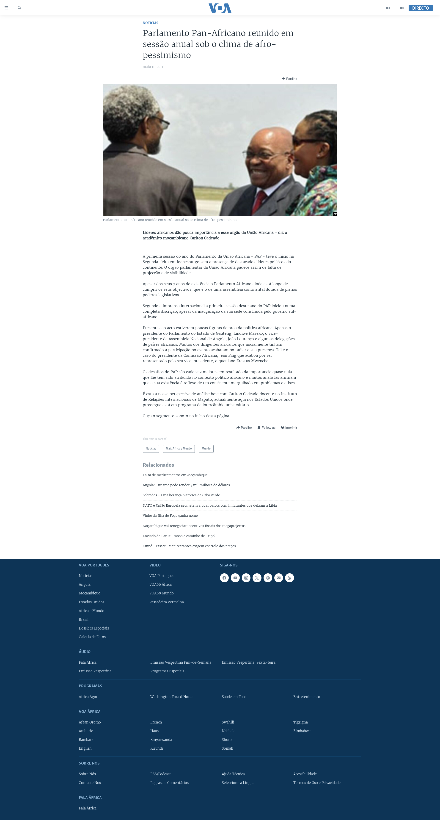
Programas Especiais (167, 671)
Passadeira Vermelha (166, 602)
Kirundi (156, 748)
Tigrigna (300, 722)
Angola (85, 585)
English (85, 748)
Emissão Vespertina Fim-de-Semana (180, 662)
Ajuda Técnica (233, 774)
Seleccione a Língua (238, 783)
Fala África (87, 662)
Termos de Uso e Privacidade (317, 783)
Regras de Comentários (169, 783)
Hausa (155, 731)
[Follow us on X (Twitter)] (257, 577)
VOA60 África (160, 585)
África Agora (89, 697)
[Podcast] (268, 577)
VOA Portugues (161, 576)
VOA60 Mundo (161, 593)
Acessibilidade (305, 774)
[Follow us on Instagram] (246, 577)
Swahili (228, 722)
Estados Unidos (91, 602)
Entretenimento (306, 697)
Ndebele (228, 731)
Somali (227, 748)
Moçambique (89, 593)
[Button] (289, 78)
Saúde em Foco (234, 697)
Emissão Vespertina (95, 671)
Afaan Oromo (90, 722)
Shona (227, 740)
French (156, 722)
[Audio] (402, 8)
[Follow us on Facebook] (224, 577)
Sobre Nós (87, 774)
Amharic (86, 731)
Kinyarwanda (161, 740)
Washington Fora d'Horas (171, 697)
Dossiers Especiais (94, 628)
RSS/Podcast (160, 774)
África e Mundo (91, 611)
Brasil (83, 619)
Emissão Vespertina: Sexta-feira (248, 662)
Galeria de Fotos (92, 637)
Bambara (86, 740)
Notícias (150, 23)
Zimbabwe (302, 731)
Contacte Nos (90, 783)
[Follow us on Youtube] (235, 577)
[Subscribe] (278, 577)
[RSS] (289, 577)
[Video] (388, 8)
